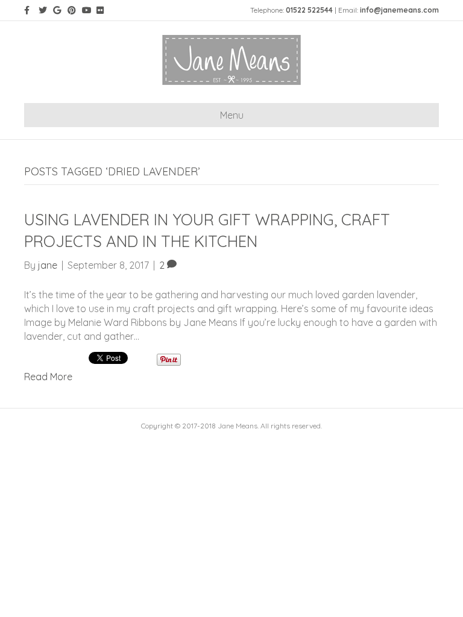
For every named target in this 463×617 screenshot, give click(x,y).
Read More (48, 377)
